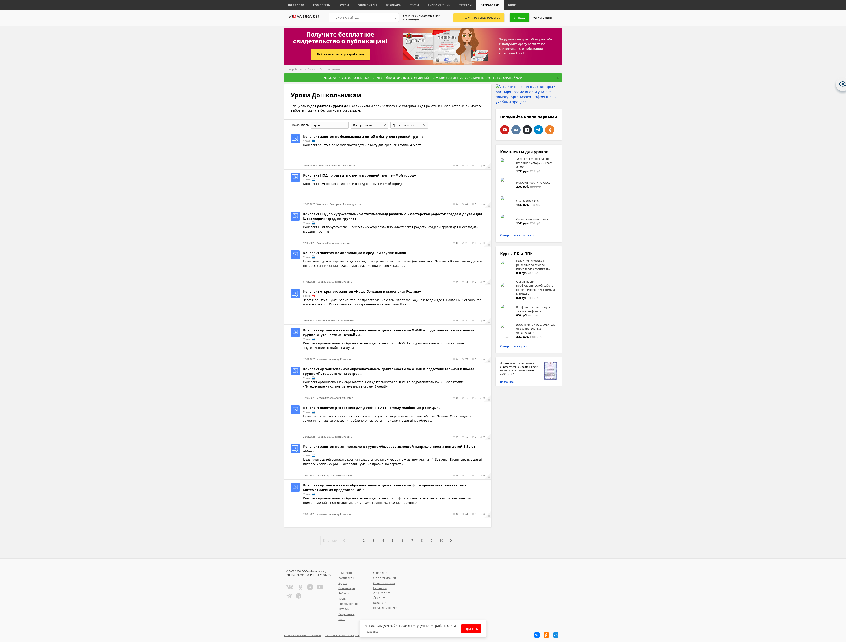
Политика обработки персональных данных (351, 635)
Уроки (311, 69)
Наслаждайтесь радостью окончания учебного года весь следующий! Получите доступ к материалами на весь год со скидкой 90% (423, 77)
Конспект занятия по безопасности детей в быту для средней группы (364, 136)
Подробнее (507, 381)
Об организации (384, 578)
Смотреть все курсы (514, 346)
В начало (330, 540)
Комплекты (322, 5)
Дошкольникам (330, 69)
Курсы (344, 5)
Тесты (414, 5)
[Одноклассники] (546, 635)
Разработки (490, 5)
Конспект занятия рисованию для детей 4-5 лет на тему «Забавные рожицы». (371, 407)
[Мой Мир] (555, 635)
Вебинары (393, 5)
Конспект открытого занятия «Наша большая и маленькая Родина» (362, 291)
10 (441, 540)
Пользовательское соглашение (302, 635)
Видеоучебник (439, 5)
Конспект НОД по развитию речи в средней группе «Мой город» (359, 175)
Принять (471, 629)
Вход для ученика (385, 608)
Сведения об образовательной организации (421, 17)
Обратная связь (384, 583)
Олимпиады (367, 5)
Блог (512, 5)
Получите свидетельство (481, 17)
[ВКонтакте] (537, 635)
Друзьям (379, 597)
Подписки (296, 5)
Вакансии (379, 603)
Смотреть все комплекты (517, 235)
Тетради (465, 5)
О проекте (380, 573)
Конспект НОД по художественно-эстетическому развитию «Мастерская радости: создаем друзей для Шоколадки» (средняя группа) (392, 216)
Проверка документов (381, 590)
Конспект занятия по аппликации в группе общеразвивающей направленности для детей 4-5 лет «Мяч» (389, 448)
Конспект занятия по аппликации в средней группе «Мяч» (354, 252)
